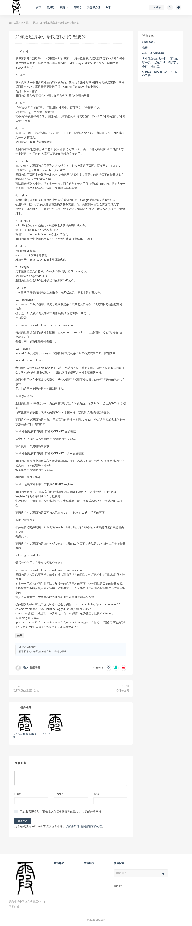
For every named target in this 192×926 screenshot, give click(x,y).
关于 (108, 7)
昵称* (17, 794)
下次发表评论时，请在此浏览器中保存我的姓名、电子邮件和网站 (60, 811)
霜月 (26, 667)
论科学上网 (122, 690)
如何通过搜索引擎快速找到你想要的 (48, 651)
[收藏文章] (108, 668)
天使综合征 (93, 7)
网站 (96, 794)
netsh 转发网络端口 (154, 53)
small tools (149, 42)
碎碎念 (78, 7)
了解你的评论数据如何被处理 (83, 826)
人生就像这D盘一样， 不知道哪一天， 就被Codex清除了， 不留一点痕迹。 (160, 62)
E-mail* (58, 794)
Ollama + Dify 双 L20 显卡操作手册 (160, 74)
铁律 (145, 47)
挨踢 (35, 23)
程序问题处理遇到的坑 (26, 690)
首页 (38, 7)
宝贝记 (50, 7)
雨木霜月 (26, 23)
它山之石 (48, 734)
